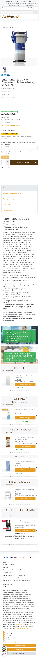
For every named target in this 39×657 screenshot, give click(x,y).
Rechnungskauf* (14, 5)
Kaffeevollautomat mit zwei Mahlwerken (16, 580)
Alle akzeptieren (19, 646)
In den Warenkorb (23, 162)
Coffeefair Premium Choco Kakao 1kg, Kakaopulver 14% (25, 438)
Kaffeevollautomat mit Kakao (12, 578)
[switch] (4, 654)
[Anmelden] (3, 8)
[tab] (19, 188)
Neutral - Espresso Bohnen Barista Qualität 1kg (25, 376)
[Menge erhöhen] (7, 161)
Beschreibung (7, 188)
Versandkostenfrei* (9, 130)
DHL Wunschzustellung (14, 636)
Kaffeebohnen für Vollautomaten (14, 575)
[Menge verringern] (7, 164)
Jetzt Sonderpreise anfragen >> (11, 125)
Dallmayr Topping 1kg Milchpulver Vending (25, 462)
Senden (5, 157)
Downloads (6, 204)
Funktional (9, 640)
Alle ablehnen (19, 649)
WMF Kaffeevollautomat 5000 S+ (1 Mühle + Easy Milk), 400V (25, 521)
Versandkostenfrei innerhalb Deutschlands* (21, 3)
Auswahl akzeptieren (19, 653)
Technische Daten (9, 199)
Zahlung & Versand (9, 564)
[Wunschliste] (28, 8)
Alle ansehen (8, 371)
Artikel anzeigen (25, 384)
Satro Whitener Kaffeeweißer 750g (25, 409)
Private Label (7, 572)
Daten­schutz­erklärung (21, 628)
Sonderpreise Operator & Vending (14, 570)
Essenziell (9, 632)
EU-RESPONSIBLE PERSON (12, 193)
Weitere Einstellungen (10, 642)
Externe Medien (11, 634)
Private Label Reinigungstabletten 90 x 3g (25, 490)
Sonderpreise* (29, 5)
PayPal (8, 638)
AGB (4, 586)
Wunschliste (7, 168)
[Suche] (35, 12)
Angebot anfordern (9, 210)
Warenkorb (6, 567)
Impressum (20, 624)
